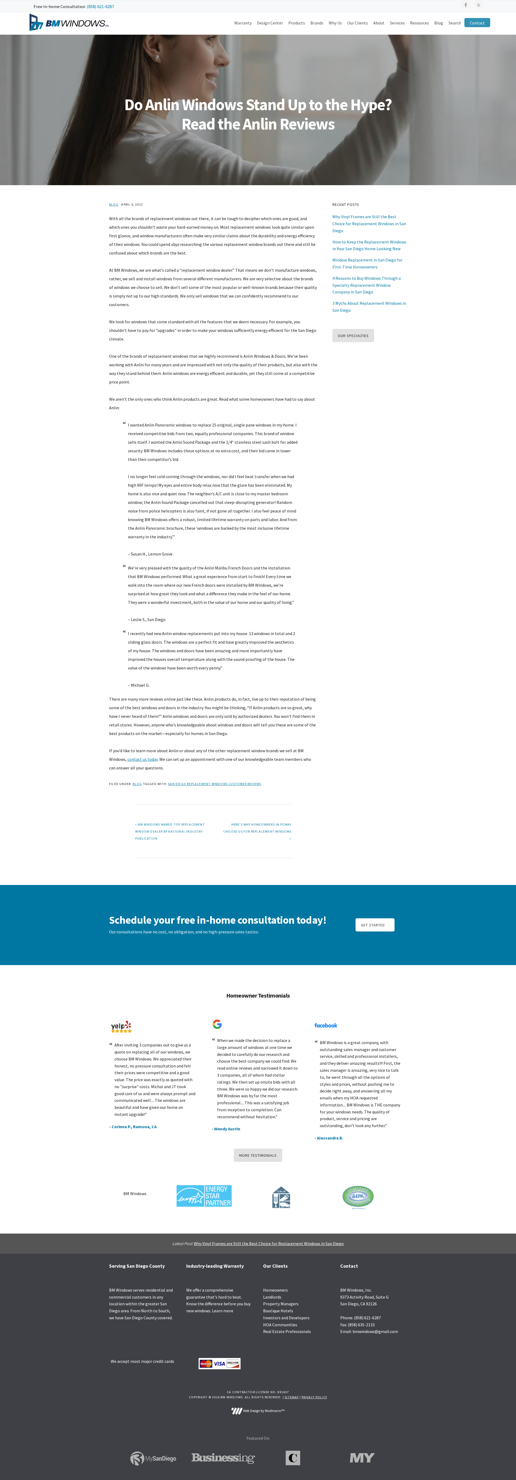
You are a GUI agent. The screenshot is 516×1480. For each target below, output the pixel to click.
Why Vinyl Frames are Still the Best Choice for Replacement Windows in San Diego (369, 223)
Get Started (373, 925)
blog (114, 204)
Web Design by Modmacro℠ (263, 1411)
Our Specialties (353, 335)
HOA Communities (280, 1324)
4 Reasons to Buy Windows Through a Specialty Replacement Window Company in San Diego (366, 285)
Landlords (272, 1297)
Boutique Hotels (278, 1310)
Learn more (222, 1310)
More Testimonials (258, 1155)
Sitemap (292, 1397)
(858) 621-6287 (100, 6)
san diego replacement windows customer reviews (214, 784)
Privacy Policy (314, 1397)
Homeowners (275, 1290)
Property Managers (281, 1303)
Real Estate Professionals (287, 1331)
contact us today (142, 759)
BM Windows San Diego (69, 22)
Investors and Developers (286, 1317)
